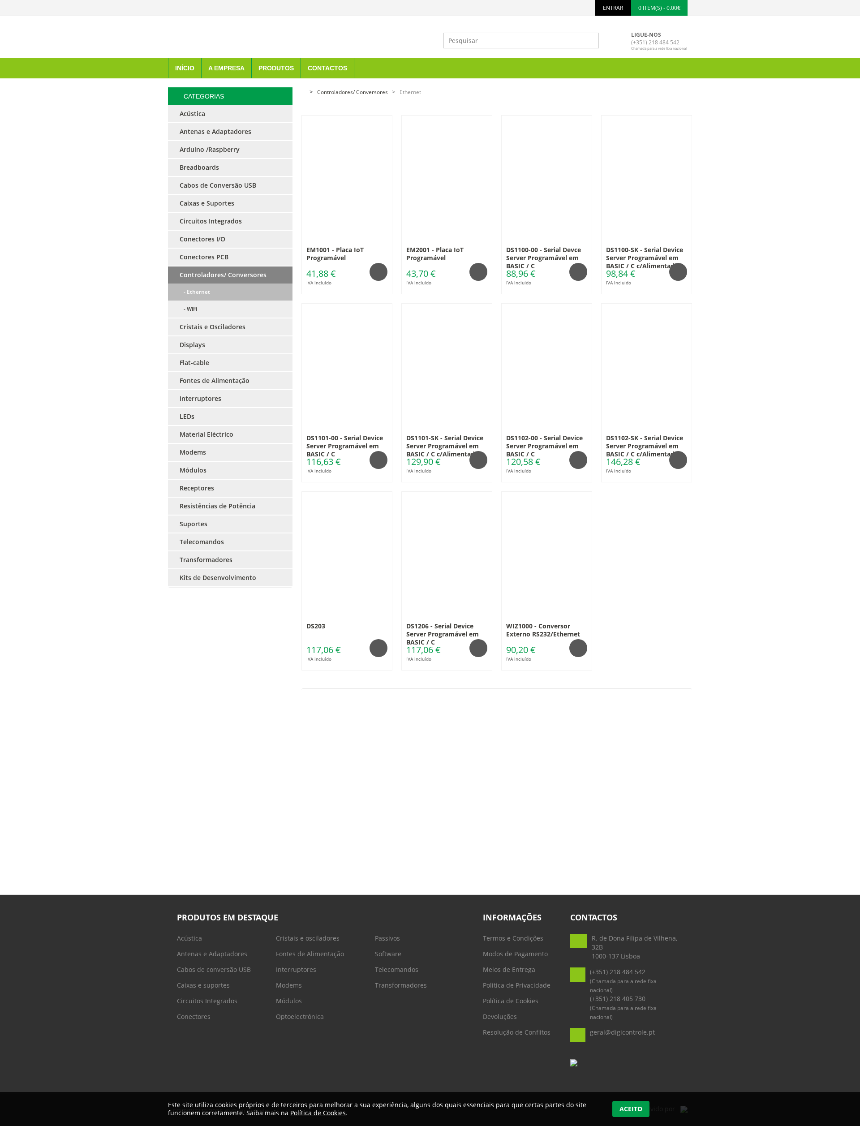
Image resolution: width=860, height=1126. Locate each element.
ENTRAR (613, 8)
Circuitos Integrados (207, 1001)
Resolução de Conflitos (516, 1032)
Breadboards (199, 167)
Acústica (189, 938)
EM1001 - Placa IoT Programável (335, 253)
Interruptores (296, 969)
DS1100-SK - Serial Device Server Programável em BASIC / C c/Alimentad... (644, 257)
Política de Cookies (510, 1001)
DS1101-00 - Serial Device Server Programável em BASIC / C (344, 446)
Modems (289, 985)
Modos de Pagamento (515, 954)
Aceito (630, 1109)
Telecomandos (396, 969)
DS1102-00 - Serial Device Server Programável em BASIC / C (544, 446)
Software (388, 954)
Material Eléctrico (206, 434)
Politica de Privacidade (516, 985)
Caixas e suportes (203, 985)
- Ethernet (195, 292)
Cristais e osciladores (308, 938)
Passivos (387, 938)
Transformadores (401, 985)
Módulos (289, 1001)
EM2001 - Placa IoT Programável (435, 253)
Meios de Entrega (509, 969)
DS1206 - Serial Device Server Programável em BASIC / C (442, 634)
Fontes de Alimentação (310, 954)
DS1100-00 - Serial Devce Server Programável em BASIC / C (543, 257)
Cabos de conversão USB (214, 969)
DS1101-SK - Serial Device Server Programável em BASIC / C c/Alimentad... (444, 446)
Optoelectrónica (300, 1016)
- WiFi (188, 309)
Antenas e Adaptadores (212, 954)
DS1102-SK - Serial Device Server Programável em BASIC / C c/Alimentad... (644, 446)
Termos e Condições (513, 938)
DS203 (315, 626)
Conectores (194, 1016)
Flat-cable (194, 362)
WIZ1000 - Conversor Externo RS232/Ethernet (543, 630)
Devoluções (500, 1016)
